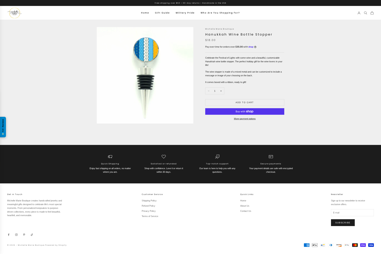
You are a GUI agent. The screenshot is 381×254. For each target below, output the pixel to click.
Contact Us (245, 211)
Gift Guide (162, 12)
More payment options (245, 118)
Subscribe (342, 222)
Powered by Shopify (56, 245)
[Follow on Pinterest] (24, 234)
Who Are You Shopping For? (220, 12)
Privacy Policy (149, 211)
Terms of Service (150, 216)
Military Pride (185, 12)
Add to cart (245, 102)
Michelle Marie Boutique (219, 29)
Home (145, 12)
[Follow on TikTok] (31, 234)
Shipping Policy (149, 200)
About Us (244, 206)
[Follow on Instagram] (16, 234)
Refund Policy (148, 206)
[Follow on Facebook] (8, 234)
